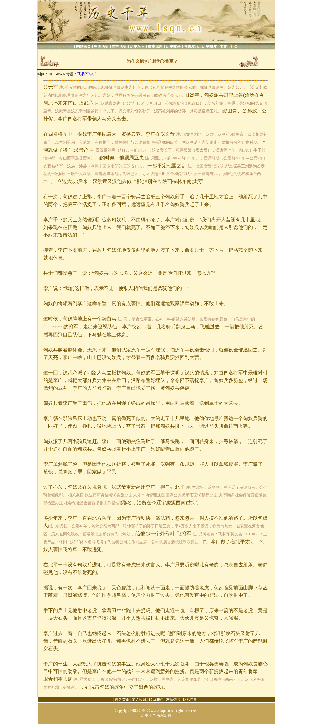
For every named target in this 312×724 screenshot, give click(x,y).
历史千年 (148, 715)
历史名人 (137, 46)
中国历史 (101, 46)
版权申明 (190, 699)
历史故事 (173, 46)
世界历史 (119, 46)
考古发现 (191, 46)
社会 (234, 46)
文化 (223, 46)
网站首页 (83, 46)
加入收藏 (139, 699)
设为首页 (122, 699)
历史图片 (209, 46)
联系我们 (156, 699)
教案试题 (155, 46)
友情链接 (173, 699)
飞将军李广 (87, 74)
